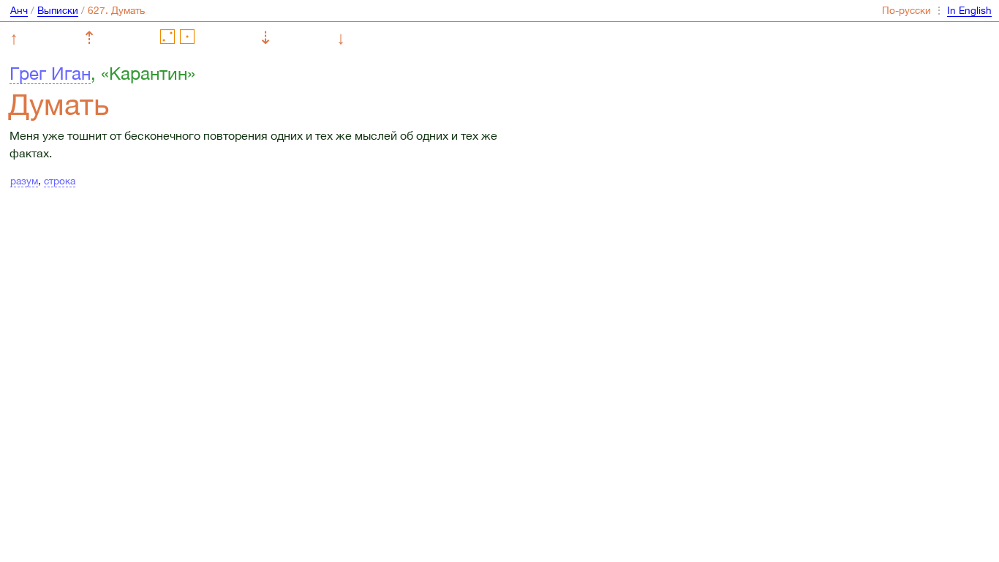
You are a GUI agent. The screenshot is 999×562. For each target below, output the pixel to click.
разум (24, 181)
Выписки (57, 10)
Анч (19, 10)
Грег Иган (50, 73)
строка (59, 181)
